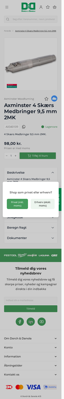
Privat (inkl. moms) (17, 204)
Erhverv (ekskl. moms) (42, 204)
